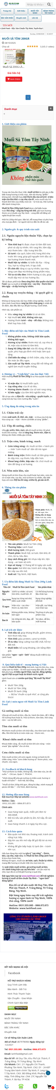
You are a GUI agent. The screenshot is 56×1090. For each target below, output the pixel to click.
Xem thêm (15, 79)
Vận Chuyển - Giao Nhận (20, 998)
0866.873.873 (39, 1049)
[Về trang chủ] (11, 4)
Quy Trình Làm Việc (17, 984)
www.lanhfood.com (39, 797)
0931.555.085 (15, 1049)
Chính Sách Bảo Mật (18, 1002)
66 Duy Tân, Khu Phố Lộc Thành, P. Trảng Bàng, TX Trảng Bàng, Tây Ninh (27, 1060)
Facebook (14, 973)
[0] (49, 1086)
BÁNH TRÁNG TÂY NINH (16, 1022)
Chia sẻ (5, 46)
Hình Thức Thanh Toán (19, 993)
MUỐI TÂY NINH (12, 1018)
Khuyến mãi (10, 1032)
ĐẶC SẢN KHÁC (12, 1027)
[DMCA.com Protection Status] (18, 1007)
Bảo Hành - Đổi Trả (17, 989)
